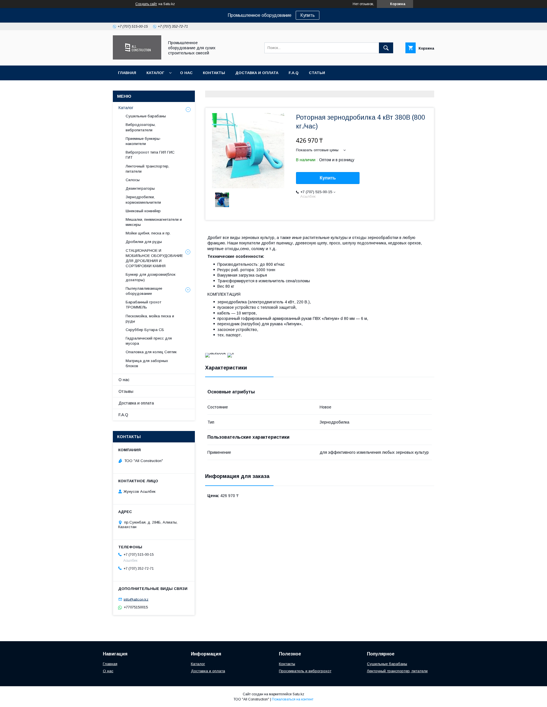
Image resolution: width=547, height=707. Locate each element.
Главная (127, 73)
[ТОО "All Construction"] (137, 58)
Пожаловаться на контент (292, 699)
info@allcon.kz (136, 599)
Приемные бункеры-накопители (143, 141)
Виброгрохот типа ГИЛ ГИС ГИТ (150, 155)
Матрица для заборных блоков (147, 363)
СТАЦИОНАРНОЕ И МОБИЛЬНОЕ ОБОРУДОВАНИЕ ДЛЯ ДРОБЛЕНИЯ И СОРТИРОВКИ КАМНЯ (154, 258)
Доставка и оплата (256, 73)
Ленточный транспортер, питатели (147, 168)
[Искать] (386, 47)
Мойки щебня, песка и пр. (148, 233)
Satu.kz (298, 694)
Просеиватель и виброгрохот (305, 671)
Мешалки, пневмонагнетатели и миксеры (154, 222)
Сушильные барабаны (146, 116)
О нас (186, 73)
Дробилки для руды (144, 242)
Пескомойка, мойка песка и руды (150, 318)
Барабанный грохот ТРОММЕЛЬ (143, 304)
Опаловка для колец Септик (151, 352)
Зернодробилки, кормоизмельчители (143, 199)
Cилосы (133, 180)
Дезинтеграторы (140, 188)
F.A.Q (294, 73)
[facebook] (215, 353)
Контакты (214, 73)
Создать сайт (146, 4)
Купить (307, 15)
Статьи (317, 73)
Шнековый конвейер (143, 211)
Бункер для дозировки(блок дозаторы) (150, 277)
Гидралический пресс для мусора (149, 341)
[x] (230, 353)
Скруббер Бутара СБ (145, 330)
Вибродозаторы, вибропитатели (141, 127)
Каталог (155, 73)
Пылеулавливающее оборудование (144, 291)
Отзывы (126, 391)
